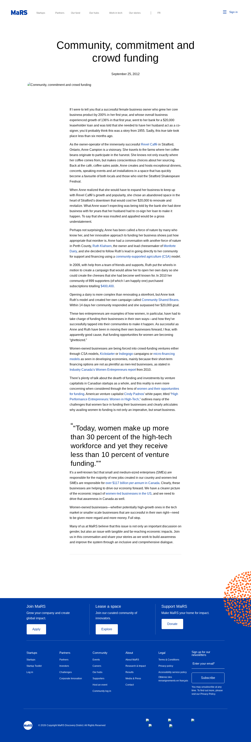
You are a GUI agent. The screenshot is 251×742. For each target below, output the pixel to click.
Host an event (100, 684)
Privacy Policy (207, 694)
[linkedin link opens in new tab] (198, 720)
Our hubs (97, 672)
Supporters (98, 678)
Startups (31, 652)
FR (159, 13)
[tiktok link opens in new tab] (171, 726)
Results (130, 672)
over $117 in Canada (132, 483)
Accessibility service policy (172, 672)
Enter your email (204, 663)
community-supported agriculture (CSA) (143, 256)
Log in (29, 672)
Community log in (102, 691)
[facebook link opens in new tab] (154, 720)
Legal (161, 652)
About (129, 652)
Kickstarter (107, 353)
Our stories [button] (135, 13)
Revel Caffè (149, 144)
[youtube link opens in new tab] (156, 725)
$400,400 (107, 286)
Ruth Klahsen (102, 246)
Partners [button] (59, 13)
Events (96, 659)
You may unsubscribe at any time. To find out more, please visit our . (207, 690)
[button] (218, 12)
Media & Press (133, 678)
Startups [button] (40, 13)
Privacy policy (165, 666)
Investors (64, 666)
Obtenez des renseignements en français (173, 679)
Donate (172, 624)
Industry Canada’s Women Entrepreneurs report (103, 369)
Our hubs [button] (94, 13)
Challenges (65, 672)
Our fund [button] (75, 13)
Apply (36, 629)
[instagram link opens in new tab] (176, 720)
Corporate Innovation (70, 678)
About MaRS (132, 659)
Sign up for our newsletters (201, 653)
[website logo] (19, 12)
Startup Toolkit (34, 666)
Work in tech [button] (115, 13)
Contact (130, 684)
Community (100, 652)
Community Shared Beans (160, 300)
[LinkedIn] (180, 560)
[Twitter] (172, 560)
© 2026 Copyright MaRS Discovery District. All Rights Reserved (71, 725)
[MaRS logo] (28, 725)
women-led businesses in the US (129, 493)
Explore (106, 629)
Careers (97, 666)
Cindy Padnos (134, 394)
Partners (64, 652)
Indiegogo (126, 353)
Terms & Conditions (168, 659)
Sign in (233, 12)
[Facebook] (164, 560)
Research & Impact (136, 666)
